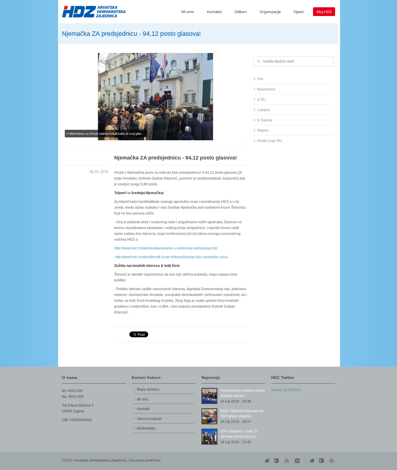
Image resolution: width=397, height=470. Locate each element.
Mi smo (187, 11)
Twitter (267, 460)
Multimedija (146, 428)
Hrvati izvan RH (269, 141)
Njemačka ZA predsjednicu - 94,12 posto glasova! (175, 158)
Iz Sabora (264, 120)
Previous (56, 103)
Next (254, 103)
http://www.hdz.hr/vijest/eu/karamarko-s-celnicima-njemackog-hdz (165, 248)
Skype (297, 460)
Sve (260, 79)
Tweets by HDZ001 (286, 390)
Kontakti (214, 11)
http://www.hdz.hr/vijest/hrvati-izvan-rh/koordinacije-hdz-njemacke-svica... (172, 257)
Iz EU (261, 99)
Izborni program (149, 419)
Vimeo (312, 460)
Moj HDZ (324, 11)
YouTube (287, 460)
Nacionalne (266, 89)
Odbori (241, 11)
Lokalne (263, 110)
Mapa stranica (148, 389)
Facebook (322, 460)
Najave (263, 130)
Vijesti (299, 11)
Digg (277, 460)
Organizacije (270, 11)
